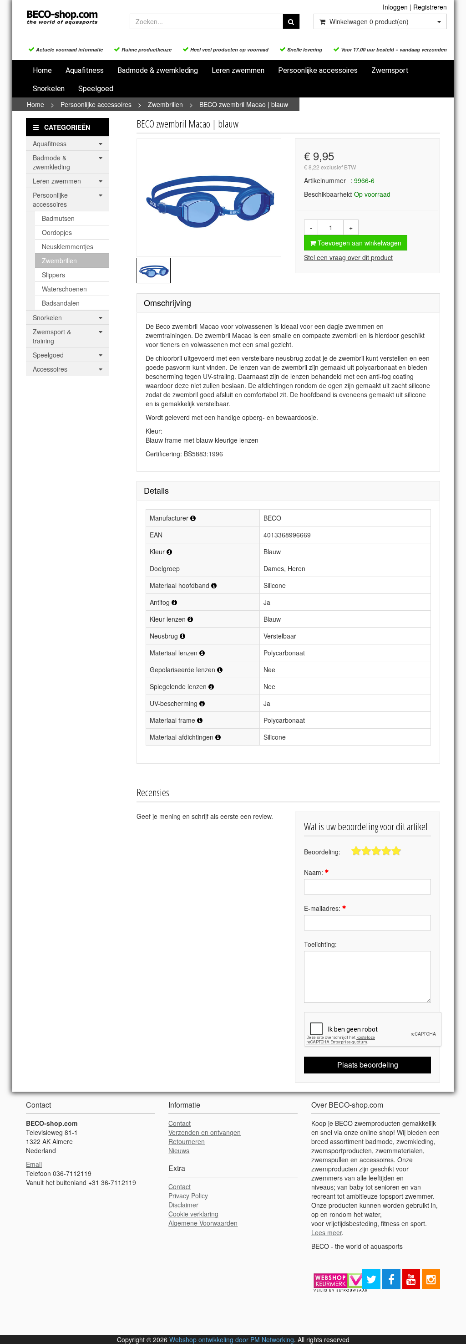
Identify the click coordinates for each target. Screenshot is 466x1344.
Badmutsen (58, 218)
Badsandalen (61, 302)
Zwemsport (390, 70)
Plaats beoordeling (367, 1064)
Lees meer (326, 1232)
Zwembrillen (165, 104)
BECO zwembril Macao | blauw (243, 104)
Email (34, 1164)
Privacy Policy (188, 1195)
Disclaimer (183, 1204)
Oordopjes (57, 232)
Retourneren (186, 1141)
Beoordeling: (322, 851)
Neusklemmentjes (67, 246)
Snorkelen (49, 88)
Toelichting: (320, 944)
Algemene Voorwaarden (203, 1222)
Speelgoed (95, 88)
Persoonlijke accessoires (318, 70)
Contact (179, 1123)
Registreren (430, 6)
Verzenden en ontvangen (204, 1132)
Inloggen (395, 6)
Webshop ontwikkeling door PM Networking (231, 1339)
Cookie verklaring (193, 1213)
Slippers (53, 274)
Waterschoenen (64, 288)
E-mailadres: (323, 908)
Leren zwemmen (238, 70)
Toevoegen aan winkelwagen (358, 242)
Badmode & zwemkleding (157, 70)
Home (42, 70)
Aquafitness (85, 70)
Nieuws (178, 1150)
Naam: (314, 872)
